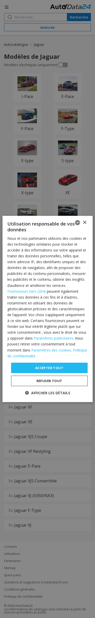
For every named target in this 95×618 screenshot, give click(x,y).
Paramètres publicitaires (53, 338)
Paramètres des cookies (51, 349)
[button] (47, 393)
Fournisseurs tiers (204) (26, 291)
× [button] (84, 222)
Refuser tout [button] (49, 380)
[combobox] (77, 222)
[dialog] (47, 309)
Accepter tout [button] (49, 368)
